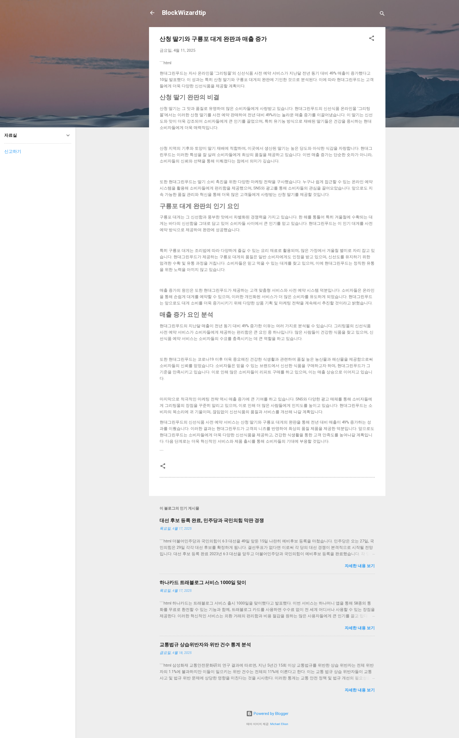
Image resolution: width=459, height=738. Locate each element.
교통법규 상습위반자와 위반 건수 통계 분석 (205, 644)
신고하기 (12, 151)
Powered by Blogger (270, 713)
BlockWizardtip (184, 12)
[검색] (382, 14)
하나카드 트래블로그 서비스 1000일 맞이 (203, 582)
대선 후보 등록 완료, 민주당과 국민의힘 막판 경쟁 (212, 520)
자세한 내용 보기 (360, 565)
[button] (371, 39)
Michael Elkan (279, 724)
